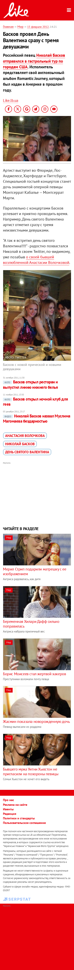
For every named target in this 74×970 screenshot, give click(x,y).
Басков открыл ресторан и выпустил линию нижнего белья (30, 384)
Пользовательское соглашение (24, 823)
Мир (20, 27)
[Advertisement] (37, 493)
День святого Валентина (27, 452)
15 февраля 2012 (38, 27)
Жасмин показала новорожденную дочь (36, 721)
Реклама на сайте (15, 805)
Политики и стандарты (19, 818)
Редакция (9, 814)
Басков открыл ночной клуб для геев (35, 401)
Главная (8, 27)
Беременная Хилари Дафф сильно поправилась (31, 624)
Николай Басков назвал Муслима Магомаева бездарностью (36, 418)
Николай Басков (20, 444)
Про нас (8, 800)
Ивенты (8, 809)
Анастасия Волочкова (25, 435)
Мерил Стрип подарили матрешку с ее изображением (34, 571)
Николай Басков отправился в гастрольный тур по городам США (34, 61)
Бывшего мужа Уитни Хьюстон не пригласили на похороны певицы (30, 771)
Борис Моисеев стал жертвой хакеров (34, 673)
